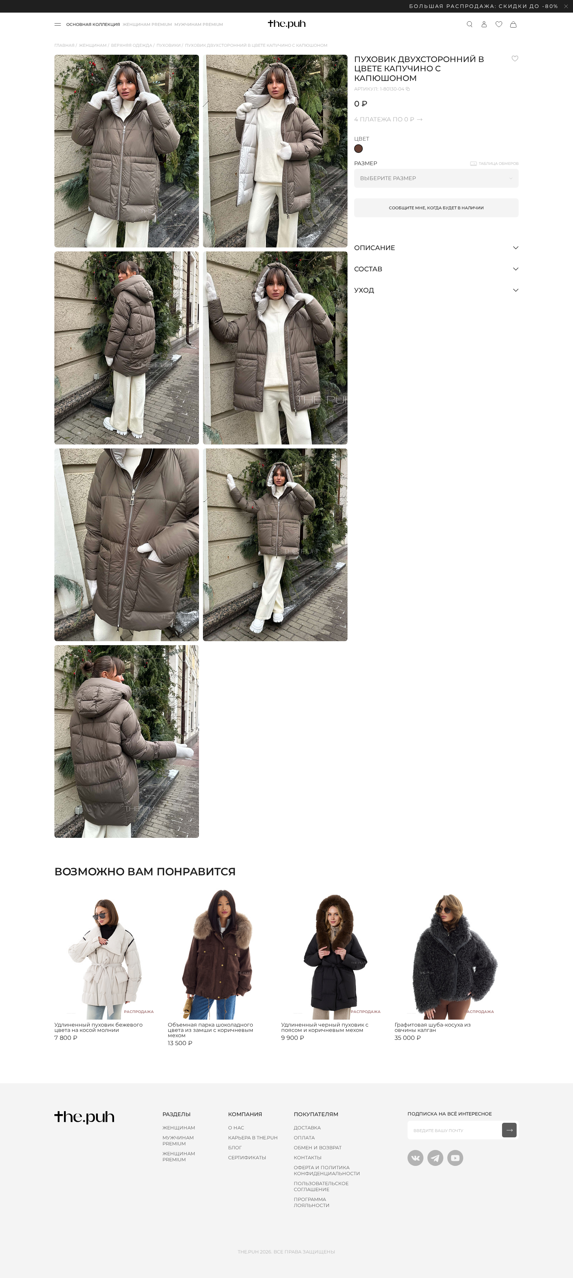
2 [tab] (69, 1013)
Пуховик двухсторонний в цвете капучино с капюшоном (256, 45)
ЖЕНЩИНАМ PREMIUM (147, 24)
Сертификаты (247, 1158)
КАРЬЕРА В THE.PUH (253, 1138)
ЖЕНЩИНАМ (178, 1128)
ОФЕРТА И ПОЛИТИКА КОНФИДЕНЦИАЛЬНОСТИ (327, 1171)
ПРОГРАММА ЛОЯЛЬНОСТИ (312, 1202)
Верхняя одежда (131, 45)
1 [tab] (64, 1013)
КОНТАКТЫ (308, 1158)
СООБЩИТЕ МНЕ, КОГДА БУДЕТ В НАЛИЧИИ (436, 207)
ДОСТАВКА (307, 1128)
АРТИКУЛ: (379, 89)
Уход (364, 290)
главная (64, 45)
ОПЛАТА (304, 1138)
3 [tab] (73, 1013)
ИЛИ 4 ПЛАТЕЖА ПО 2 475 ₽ (311, 1043)
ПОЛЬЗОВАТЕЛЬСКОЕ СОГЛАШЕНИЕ (321, 1186)
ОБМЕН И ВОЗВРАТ (318, 1148)
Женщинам (93, 45)
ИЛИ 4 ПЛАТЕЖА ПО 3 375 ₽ (197, 1048)
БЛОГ (235, 1148)
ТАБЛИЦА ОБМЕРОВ (499, 163)
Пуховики (169, 45)
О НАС (236, 1128)
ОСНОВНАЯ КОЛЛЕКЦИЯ (93, 24)
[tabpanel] (107, 953)
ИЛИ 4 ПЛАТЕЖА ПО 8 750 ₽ (425, 1043)
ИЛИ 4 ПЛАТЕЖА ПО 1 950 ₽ (83, 1043)
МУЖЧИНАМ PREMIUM (198, 24)
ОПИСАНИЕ (374, 248)
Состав (368, 269)
